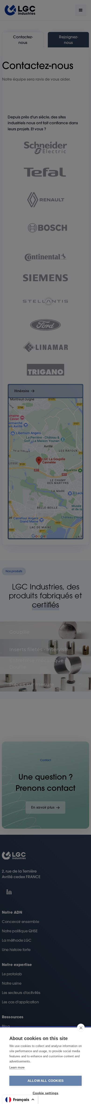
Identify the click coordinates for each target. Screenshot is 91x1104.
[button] (20, 1099)
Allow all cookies (45, 1081)
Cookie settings (46, 1093)
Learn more (16, 1067)
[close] (81, 1028)
